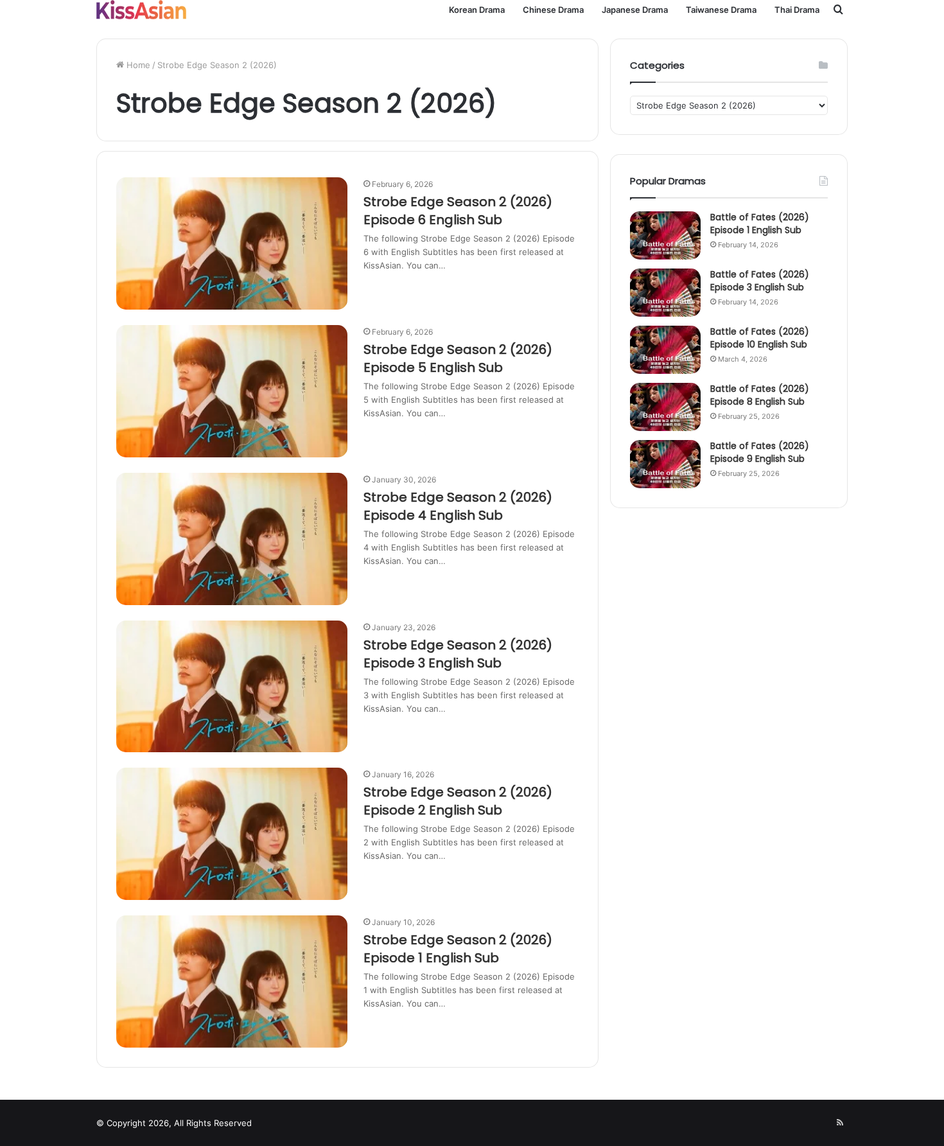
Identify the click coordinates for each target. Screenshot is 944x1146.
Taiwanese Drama (721, 9)
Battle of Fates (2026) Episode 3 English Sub (759, 281)
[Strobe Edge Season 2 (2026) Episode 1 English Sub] (231, 981)
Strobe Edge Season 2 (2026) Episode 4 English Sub (457, 506)
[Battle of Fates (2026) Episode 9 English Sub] (665, 464)
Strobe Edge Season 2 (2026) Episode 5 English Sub (457, 358)
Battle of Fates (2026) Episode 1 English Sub (759, 223)
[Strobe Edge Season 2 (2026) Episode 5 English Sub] (231, 391)
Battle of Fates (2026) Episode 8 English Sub (759, 395)
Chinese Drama (553, 9)
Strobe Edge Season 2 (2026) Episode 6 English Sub (457, 211)
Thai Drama (796, 9)
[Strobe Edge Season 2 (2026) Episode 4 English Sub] (231, 539)
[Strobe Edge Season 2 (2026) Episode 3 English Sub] (231, 687)
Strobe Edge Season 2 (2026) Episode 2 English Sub (457, 801)
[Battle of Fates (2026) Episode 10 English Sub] (665, 350)
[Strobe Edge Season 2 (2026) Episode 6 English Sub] (231, 243)
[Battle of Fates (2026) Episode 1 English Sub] (665, 235)
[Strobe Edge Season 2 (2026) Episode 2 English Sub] (231, 834)
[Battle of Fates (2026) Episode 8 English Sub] (665, 407)
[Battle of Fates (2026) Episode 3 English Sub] (665, 293)
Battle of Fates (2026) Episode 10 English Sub (759, 338)
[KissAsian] (141, 9)
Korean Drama (477, 9)
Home (137, 65)
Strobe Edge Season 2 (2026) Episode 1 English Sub (457, 949)
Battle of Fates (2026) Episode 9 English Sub (759, 452)
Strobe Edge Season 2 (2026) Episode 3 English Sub (457, 654)
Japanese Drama (635, 9)
